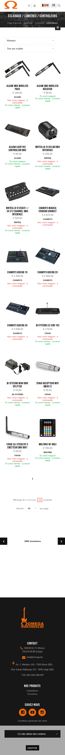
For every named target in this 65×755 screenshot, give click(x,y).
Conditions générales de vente (32, 721)
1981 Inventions (32, 541)
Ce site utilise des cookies (32, 734)
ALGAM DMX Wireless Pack (17, 87)
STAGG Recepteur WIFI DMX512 (47, 384)
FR (53, 5)
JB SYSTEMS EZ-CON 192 (48, 325)
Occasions (32, 694)
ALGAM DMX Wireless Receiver (47, 87)
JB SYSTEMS (17, 394)
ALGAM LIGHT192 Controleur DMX (17, 148)
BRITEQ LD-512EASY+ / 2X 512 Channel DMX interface (17, 211)
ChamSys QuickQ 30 (17, 325)
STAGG (48, 333)
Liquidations (32, 690)
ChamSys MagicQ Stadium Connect (48, 209)
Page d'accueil (14, 23)
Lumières (39, 23)
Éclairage (28, 23)
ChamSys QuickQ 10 (17, 272)
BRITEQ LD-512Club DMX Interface (47, 148)
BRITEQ (47, 158)
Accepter (32, 748)
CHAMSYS (47, 219)
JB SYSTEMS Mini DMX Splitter (17, 384)
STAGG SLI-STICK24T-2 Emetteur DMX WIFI (17, 446)
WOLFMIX (48, 452)
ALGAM (17, 97)
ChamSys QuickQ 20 (47, 272)
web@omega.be (35, 657)
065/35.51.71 (30, 648)
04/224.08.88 (28, 651)
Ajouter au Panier (19, 69)
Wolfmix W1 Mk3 (47, 444)
